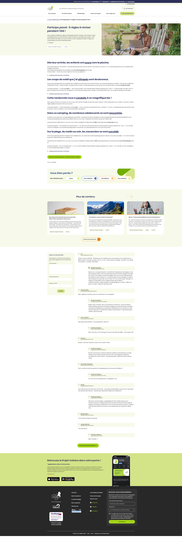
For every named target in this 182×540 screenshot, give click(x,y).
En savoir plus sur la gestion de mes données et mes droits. (122, 517)
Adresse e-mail (53, 283)
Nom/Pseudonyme (54, 277)
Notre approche (110, 13)
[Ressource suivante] (131, 196)
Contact (73, 492)
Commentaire (53, 263)
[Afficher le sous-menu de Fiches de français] (103, 13)
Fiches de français (96, 13)
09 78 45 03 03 (131, 4)
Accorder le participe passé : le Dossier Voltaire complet (64, 157)
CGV (92, 533)
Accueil (49, 19)
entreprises (131, 1)
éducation (105, 1)
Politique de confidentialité (101, 533)
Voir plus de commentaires (87, 445)
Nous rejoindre (75, 503)
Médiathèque (81, 13)
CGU (88, 533)
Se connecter (129, 8)
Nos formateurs (76, 496)
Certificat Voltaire (67, 13)
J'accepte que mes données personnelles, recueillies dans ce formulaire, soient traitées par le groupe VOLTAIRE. (123, 516)
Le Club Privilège (76, 499)
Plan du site (74, 506)
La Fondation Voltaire (96, 492)
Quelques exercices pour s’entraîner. (59, 75)
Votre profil (112, 507)
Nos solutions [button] (52, 13)
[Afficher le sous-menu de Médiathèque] (87, 13)
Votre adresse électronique (116, 500)
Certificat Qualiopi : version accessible (56, 523)
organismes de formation (118, 1)
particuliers (96, 1)
